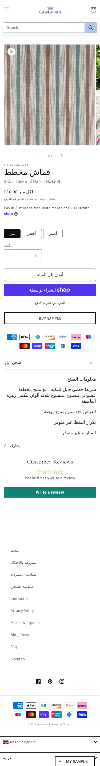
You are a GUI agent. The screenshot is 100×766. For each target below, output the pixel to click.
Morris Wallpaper (25, 622)
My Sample (77, 761)
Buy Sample (50, 318)
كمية (7, 245)
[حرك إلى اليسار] (38, 155)
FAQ (14, 646)
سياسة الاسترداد (23, 574)
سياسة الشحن (22, 586)
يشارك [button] (15, 445)
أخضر (31, 233)
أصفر (53, 233)
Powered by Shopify (60, 724)
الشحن (21, 199)
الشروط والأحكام (24, 562)
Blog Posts (20, 634)
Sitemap (18, 658)
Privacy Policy (22, 610)
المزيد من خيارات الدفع (50, 303)
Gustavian (42, 724)
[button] (7, 10)
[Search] (91, 28)
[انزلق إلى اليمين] (62, 155)
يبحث (15, 550)
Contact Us (20, 598)
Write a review (50, 492)
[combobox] (50, 741)
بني (12, 233)
